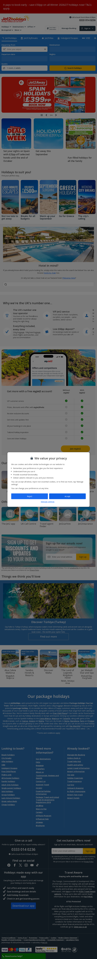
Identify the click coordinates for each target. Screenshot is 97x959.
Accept (67, 496)
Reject (29, 496)
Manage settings (47, 501)
